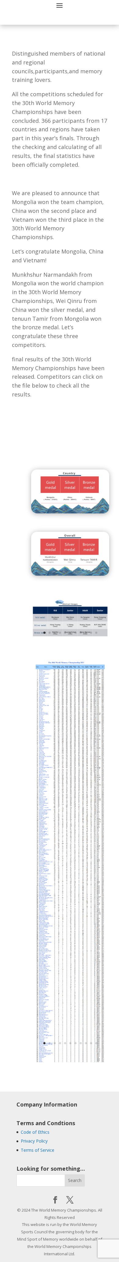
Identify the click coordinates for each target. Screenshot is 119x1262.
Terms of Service (37, 1150)
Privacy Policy (34, 1141)
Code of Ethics (35, 1132)
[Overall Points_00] (70, 1065)
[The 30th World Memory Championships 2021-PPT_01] (70, 636)
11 (96, 633)
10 (91, 633)
